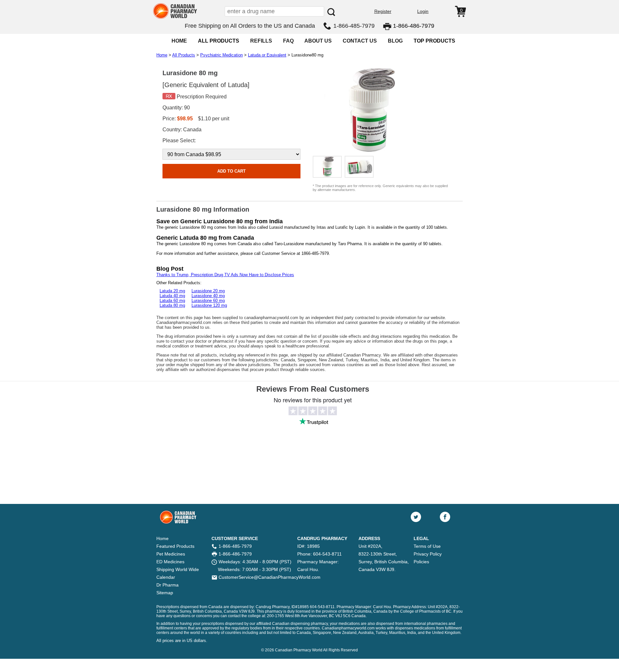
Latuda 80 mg (172, 305)
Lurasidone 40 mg (208, 295)
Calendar (165, 577)
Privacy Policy (428, 554)
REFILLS (261, 41)
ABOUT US (318, 41)
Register (382, 11)
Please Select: (179, 140)
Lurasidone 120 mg (209, 305)
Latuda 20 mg (172, 290)
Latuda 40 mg (172, 295)
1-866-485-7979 (354, 26)
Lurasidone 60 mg (208, 300)
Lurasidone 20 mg (208, 290)
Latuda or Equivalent (267, 55)
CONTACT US (360, 41)
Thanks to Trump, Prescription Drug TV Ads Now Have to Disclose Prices (225, 274)
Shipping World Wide (177, 569)
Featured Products (175, 546)
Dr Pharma (167, 584)
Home (161, 55)
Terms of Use (427, 546)
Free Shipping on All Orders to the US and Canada (250, 26)
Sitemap (164, 592)
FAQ (288, 41)
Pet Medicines (170, 554)
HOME (179, 41)
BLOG (395, 41)
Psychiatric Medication (221, 55)
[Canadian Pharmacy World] (175, 17)
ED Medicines (170, 561)
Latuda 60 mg (172, 300)
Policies (421, 561)
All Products (183, 55)
